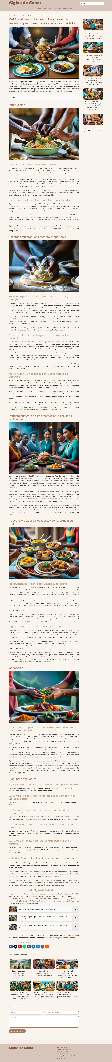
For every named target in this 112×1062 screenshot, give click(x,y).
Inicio (39, 8)
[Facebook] (11, 947)
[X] (15, 947)
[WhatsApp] (24, 947)
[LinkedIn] (33, 947)
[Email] (42, 947)
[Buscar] (102, 3)
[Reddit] (47, 947)
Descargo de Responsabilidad (66, 1056)
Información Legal (62, 1047)
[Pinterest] (20, 947)
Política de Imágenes (63, 1054)
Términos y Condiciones (64, 1049)
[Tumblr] (29, 947)
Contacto (57, 8)
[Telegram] (38, 947)
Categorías (47, 8)
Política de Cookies (62, 1051)
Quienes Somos (68, 8)
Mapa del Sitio (61, 1058)
